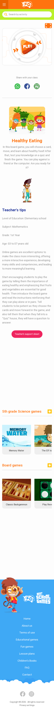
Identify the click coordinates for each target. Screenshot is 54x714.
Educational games (27, 639)
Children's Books (27, 660)
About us (27, 625)
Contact (27, 674)
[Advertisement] (27, 373)
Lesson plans (27, 653)
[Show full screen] (48, 25)
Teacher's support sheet (27, 334)
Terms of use (27, 632)
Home (27, 618)
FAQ (27, 667)
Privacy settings (27, 705)
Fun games (27, 646)
